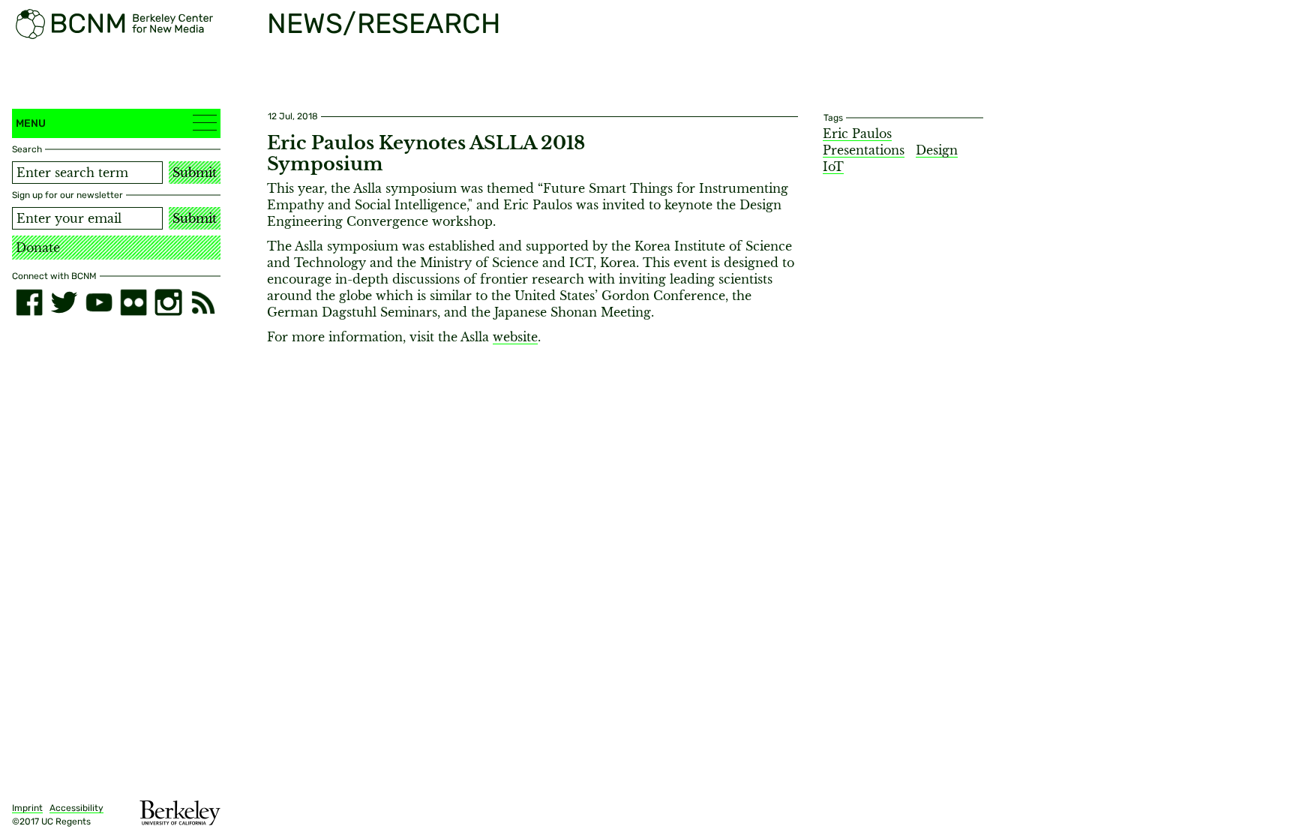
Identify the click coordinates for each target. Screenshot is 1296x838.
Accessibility (77, 808)
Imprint (27, 808)
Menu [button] (31, 123)
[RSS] (203, 302)
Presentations (863, 150)
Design (937, 150)
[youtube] (99, 302)
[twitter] (63, 302)
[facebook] (29, 302)
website (515, 336)
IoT (833, 166)
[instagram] (168, 302)
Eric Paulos (857, 133)
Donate (38, 247)
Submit (194, 172)
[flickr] (133, 302)
